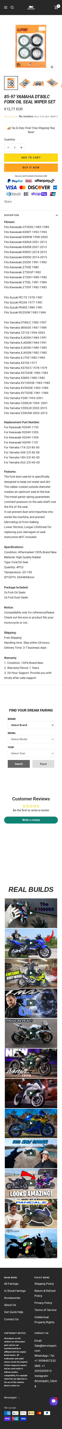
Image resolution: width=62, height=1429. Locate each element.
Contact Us (11, 1319)
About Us (10, 1305)
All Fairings (11, 1283)
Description (11, 215)
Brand (12, 719)
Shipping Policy (44, 1283)
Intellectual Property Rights (44, 1319)
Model (12, 733)
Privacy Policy (43, 1303)
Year (11, 747)
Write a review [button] (31, 820)
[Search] (12, 7)
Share (8, 201)
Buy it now (31, 167)
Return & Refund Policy (44, 1293)
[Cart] (56, 7)
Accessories (12, 1298)
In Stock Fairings (15, 1290)
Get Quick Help (13, 1312)
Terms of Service (45, 1310)
